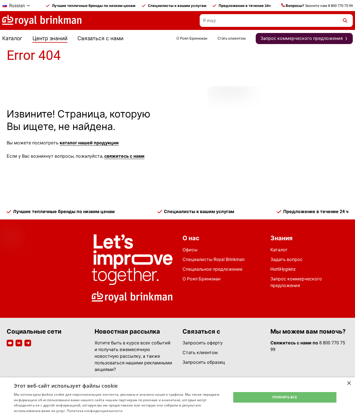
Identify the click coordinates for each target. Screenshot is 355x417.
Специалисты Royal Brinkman (213, 259)
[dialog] (177, 397)
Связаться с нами (100, 38)
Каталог (12, 38)
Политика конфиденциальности (95, 410)
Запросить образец (203, 362)
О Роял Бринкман (191, 38)
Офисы (189, 249)
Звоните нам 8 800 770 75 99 (319, 6)
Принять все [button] (284, 397)
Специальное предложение (212, 269)
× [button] (349, 383)
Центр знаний (49, 38)
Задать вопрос (286, 259)
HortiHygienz (283, 269)
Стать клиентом (231, 38)
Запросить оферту (202, 343)
